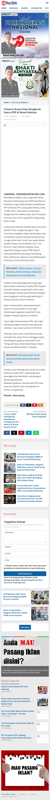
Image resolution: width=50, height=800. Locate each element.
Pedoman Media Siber (9, 796)
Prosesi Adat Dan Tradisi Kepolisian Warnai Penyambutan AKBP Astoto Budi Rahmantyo (31, 488)
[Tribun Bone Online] (9, 3)
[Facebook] (22, 405)
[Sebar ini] (7, 433)
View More (25, 627)
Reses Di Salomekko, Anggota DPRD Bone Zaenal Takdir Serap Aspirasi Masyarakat (31, 467)
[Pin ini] (21, 433)
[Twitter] (28, 405)
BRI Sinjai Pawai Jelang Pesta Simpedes (36, 414)
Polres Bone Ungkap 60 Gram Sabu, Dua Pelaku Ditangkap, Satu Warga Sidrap (29, 477)
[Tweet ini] (14, 433)
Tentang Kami (23, 794)
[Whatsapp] (36, 433)
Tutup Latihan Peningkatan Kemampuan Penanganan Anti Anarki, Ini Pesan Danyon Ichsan (11, 419)
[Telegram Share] (29, 433)
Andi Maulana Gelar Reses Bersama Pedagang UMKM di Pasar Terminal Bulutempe (29, 457)
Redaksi (34, 794)
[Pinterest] (34, 405)
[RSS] (40, 405)
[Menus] (47, 2)
